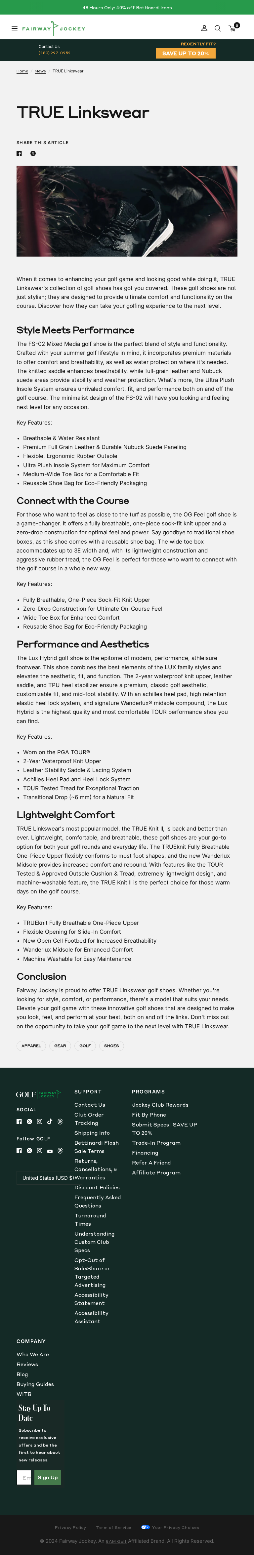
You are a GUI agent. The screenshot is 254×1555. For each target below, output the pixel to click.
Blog (22, 1374)
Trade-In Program (156, 1142)
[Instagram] (42, 1121)
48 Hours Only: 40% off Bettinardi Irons (127, 7)
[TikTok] (52, 1122)
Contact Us (89, 1104)
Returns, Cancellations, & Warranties (95, 1169)
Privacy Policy (70, 1527)
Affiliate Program (156, 1172)
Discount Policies (97, 1187)
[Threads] (63, 1122)
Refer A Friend (151, 1162)
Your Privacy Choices (175, 1527)
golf (85, 1045)
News (40, 70)
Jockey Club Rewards (160, 1104)
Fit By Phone (149, 1114)
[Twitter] (32, 1121)
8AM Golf (116, 1541)
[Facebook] (22, 1121)
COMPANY (31, 1341)
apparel (31, 1045)
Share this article (43, 143)
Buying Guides (35, 1384)
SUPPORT (88, 1091)
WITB (24, 1394)
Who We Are (33, 1354)
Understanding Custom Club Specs (94, 1241)
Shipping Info (92, 1132)
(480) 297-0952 (54, 52)
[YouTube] (52, 1151)
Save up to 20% (185, 53)
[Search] (218, 28)
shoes (111, 1045)
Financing (145, 1152)
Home (22, 70)
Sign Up (48, 1477)
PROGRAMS (148, 1091)
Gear (60, 1045)
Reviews (27, 1364)
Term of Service (113, 1527)
